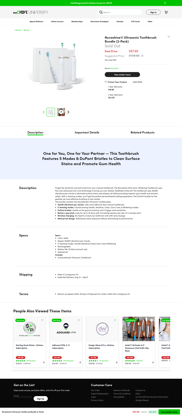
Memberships (77, 21)
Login (93, 396)
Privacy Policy (97, 400)
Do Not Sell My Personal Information (152, 396)
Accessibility (119, 396)
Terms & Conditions (122, 393)
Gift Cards (135, 21)
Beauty (26, 30)
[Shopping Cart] (166, 12)
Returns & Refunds (122, 390)
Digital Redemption (100, 393)
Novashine (114, 68)
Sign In (153, 12)
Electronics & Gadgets (100, 21)
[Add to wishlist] (168, 36)
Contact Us (140, 390)
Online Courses (57, 21)
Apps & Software (36, 21)
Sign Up (40, 398)
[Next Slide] (68, 112)
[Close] (165, 2)
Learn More (137, 82)
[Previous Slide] (44, 112)
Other (150, 21)
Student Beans (142, 400)
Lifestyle (120, 21)
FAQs (138, 393)
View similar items (122, 74)
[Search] (101, 12)
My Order (95, 390)
